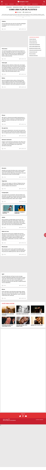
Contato (37, 419)
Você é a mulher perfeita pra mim (34, 46)
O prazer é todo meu (32, 39)
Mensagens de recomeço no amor (34, 48)
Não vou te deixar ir (32, 53)
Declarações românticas (34, 7)
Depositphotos (13, 420)
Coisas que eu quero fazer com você (35, 50)
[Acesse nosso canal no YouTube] (26, 416)
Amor (25, 7)
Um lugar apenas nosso (33, 42)
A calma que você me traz (33, 55)
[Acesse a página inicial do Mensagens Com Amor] (23, 1)
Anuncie (41, 419)
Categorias (9, 7)
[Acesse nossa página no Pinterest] (23, 416)
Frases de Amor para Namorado (34, 44)
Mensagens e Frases (18, 7)
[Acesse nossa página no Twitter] (20, 416)
